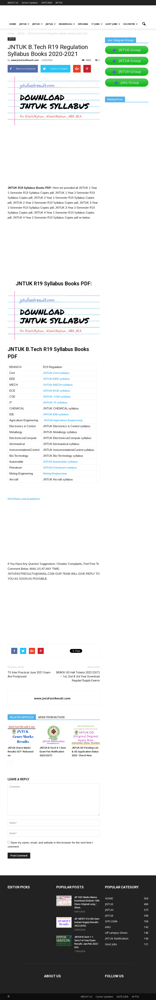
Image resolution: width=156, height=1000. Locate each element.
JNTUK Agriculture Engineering (63, 420)
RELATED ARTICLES (22, 717)
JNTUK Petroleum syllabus (60, 467)
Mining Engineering (55, 473)
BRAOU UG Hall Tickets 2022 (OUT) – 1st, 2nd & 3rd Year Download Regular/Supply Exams (78, 676)
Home (11, 33)
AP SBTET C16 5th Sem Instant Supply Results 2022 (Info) (86, 922)
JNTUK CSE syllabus (57, 396)
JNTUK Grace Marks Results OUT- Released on (20, 751)
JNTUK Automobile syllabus (60, 461)
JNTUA (49, 24)
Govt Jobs (111, 24)
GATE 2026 (46, 2)
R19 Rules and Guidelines (24, 498)
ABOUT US (13, 2)
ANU (108, 927)
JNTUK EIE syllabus (56, 414)
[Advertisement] (54, 157)
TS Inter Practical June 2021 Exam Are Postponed (29, 674)
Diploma (83, 24)
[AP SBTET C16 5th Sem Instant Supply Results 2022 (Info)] (64, 922)
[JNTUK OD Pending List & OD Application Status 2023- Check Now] (86, 734)
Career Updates (30, 2)
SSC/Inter (129, 24)
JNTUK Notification (116, 938)
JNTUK (22, 24)
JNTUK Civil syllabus (56, 372)
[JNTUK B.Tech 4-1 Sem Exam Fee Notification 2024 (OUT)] (54, 735)
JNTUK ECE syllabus (56, 390)
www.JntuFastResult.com (25, 60)
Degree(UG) (65, 24)
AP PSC (59, 2)
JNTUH (36, 24)
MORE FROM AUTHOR (51, 717)
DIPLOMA (111, 921)
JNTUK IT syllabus (55, 402)
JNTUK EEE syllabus (56, 378)
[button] (143, 24)
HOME (12, 24)
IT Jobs (95, 24)
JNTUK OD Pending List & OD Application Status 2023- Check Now (85, 751)
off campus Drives (116, 933)
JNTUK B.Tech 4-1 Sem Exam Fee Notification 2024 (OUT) (53, 751)
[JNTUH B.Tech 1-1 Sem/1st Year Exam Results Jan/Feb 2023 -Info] (64, 940)
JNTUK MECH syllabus (58, 384)
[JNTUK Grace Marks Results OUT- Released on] (22, 734)
